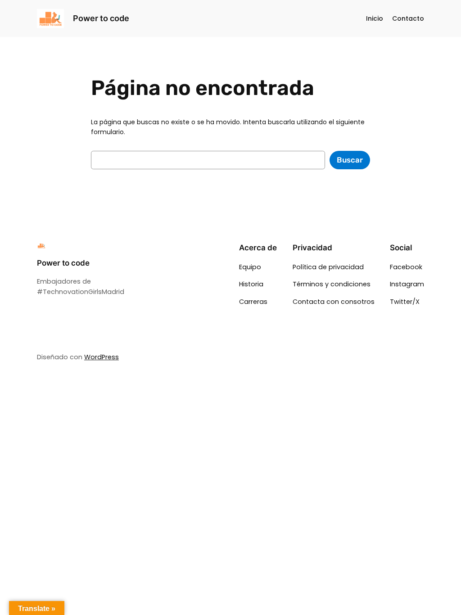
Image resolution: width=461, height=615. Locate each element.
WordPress (101, 357)
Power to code (101, 18)
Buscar (350, 159)
